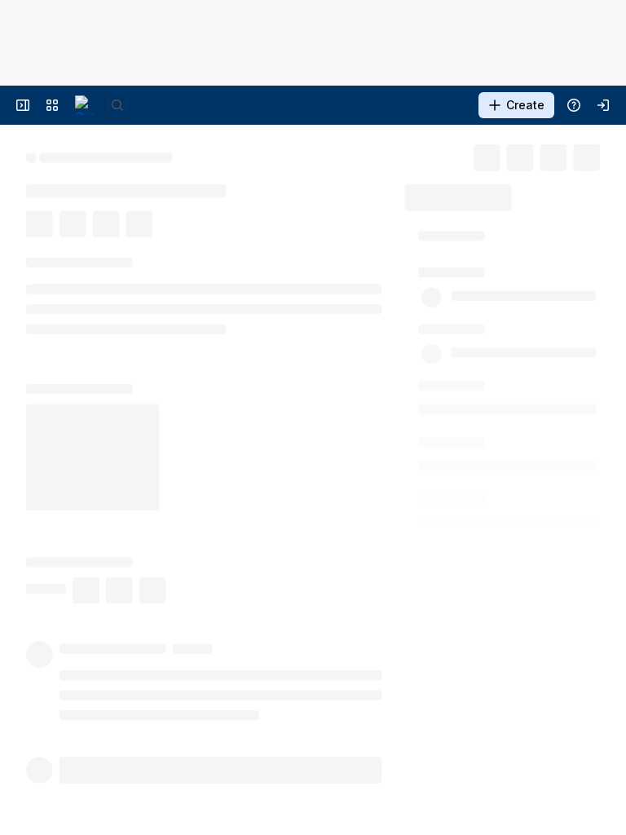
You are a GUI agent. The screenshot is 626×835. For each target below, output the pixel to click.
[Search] (117, 105)
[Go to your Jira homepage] (85, 105)
